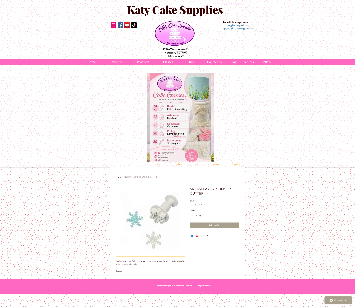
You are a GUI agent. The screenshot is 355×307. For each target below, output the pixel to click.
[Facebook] (120, 25)
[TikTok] (134, 25)
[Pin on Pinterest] (197, 236)
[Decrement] (192, 215)
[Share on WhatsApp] (202, 236)
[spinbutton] (196, 215)
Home (119, 177)
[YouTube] (127, 25)
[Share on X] (207, 236)
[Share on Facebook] (191, 236)
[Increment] (200, 215)
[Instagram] (113, 25)
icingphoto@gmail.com (237, 25)
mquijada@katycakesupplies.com (237, 28)
